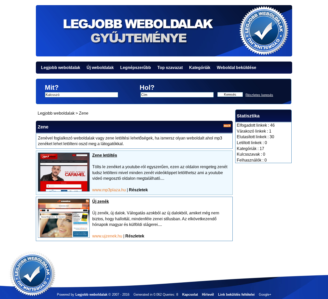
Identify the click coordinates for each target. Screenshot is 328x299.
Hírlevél (208, 294)
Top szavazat (170, 67)
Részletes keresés (259, 95)
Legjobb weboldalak (60, 67)
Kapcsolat (190, 294)
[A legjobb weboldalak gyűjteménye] (164, 30)
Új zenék (100, 201)
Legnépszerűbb (135, 67)
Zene (83, 113)
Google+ (265, 294)
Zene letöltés (104, 155)
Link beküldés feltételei (236, 294)
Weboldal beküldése (236, 67)
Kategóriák (199, 67)
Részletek (138, 190)
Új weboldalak (100, 67)
